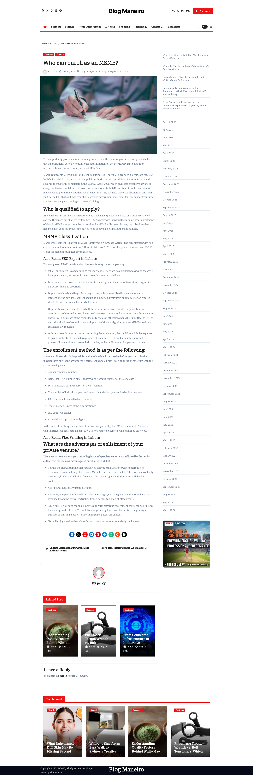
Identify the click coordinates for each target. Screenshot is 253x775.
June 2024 (168, 323)
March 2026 (169, 160)
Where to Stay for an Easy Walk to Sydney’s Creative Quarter (104, 749)
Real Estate (174, 26)
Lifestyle (110, 26)
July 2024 (168, 316)
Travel (94, 710)
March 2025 (169, 254)
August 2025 (169, 215)
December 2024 (171, 277)
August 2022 (169, 494)
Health (51, 710)
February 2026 (170, 168)
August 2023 (169, 401)
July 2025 (168, 223)
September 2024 (171, 300)
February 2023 (170, 448)
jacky (54, 71)
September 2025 (171, 207)
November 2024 (171, 285)
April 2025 (168, 246)
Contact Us (157, 26)
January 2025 (170, 269)
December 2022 (171, 463)
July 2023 (168, 409)
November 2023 (171, 378)
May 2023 (168, 424)
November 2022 (171, 471)
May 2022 (168, 502)
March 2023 (169, 440)
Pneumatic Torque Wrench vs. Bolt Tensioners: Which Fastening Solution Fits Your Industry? (185, 91)
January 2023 (170, 455)
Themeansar (56, 772)
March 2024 (169, 347)
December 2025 (171, 184)
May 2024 (168, 331)
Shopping (124, 26)
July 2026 (168, 129)
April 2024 (168, 339)
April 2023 (168, 432)
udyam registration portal (116, 71)
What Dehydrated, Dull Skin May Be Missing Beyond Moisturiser (61, 749)
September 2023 (171, 393)
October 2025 (170, 199)
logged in (62, 675)
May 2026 (168, 145)
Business (56, 26)
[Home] (45, 26)
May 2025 (168, 238)
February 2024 (170, 354)
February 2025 (170, 261)
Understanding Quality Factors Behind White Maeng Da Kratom (60, 640)
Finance (69, 26)
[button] (211, 27)
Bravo (54, 646)
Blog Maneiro (126, 10)
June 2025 (168, 230)
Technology (140, 26)
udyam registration (91, 71)
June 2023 (168, 417)
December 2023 (171, 370)
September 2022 (171, 486)
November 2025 (171, 191)
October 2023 (170, 386)
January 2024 (170, 362)
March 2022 (169, 510)
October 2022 (170, 479)
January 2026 (170, 176)
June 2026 (168, 137)
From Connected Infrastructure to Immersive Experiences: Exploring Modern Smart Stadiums (185, 105)
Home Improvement (90, 26)
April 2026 (168, 153)
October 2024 (170, 292)
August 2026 (169, 122)
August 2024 (169, 308)
